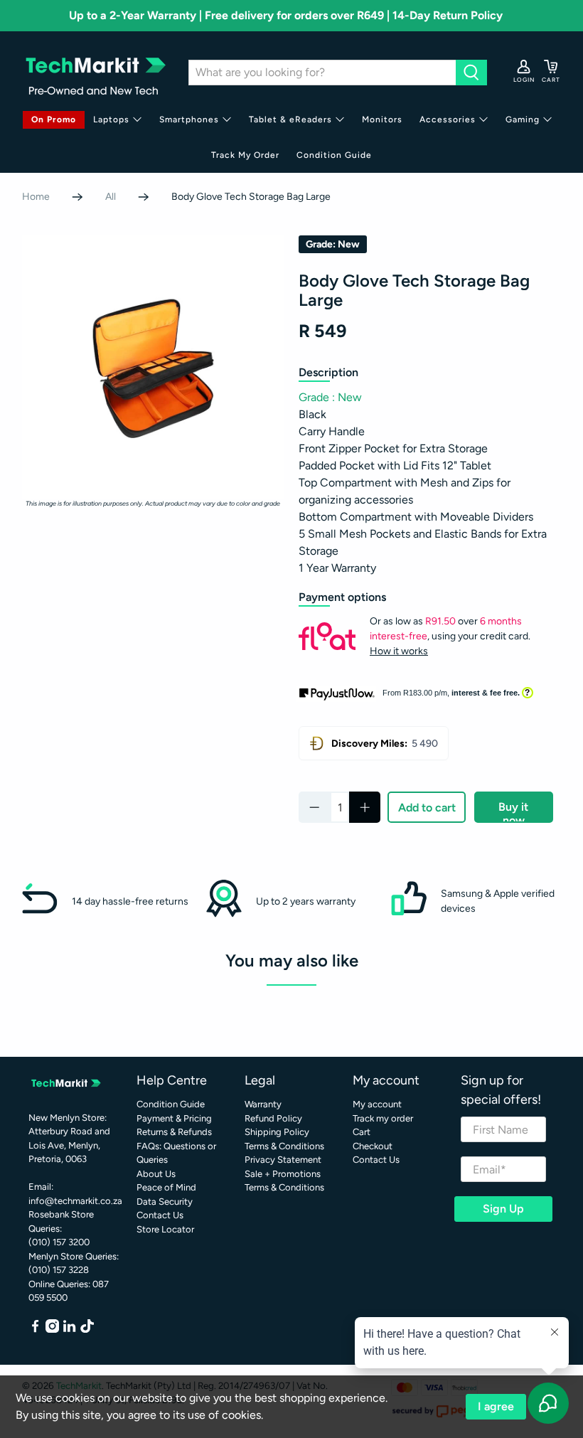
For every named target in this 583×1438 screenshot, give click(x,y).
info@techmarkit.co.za (75, 1200)
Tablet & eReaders (290, 119)
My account (377, 1104)
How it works (399, 651)
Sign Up (503, 1208)
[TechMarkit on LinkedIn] (69, 1329)
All (110, 197)
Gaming (523, 119)
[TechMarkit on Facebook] (35, 1329)
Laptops (111, 119)
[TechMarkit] (94, 72)
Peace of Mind (166, 1187)
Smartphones (189, 119)
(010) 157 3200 (59, 1242)
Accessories (447, 119)
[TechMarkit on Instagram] (52, 1329)
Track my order (383, 1118)
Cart (361, 1132)
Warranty (263, 1104)
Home (36, 197)
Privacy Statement (283, 1159)
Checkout (372, 1146)
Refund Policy (273, 1118)
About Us (156, 1173)
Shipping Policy (277, 1132)
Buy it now (513, 811)
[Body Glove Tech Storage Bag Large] (153, 367)
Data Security (165, 1201)
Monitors (382, 119)
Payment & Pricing (174, 1118)
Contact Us (160, 1215)
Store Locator (165, 1229)
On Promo (53, 119)
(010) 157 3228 (58, 1269)
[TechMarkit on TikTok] (87, 1329)
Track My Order (245, 155)
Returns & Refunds (174, 1132)
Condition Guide (334, 155)
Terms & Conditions (284, 1146)
